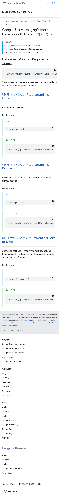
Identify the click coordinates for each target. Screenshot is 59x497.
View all (5, 438)
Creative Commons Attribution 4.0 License (21, 317)
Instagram (6, 382)
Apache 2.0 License (25, 320)
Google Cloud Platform (12, 468)
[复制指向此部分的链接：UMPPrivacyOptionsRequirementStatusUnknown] (16, 98)
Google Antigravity (10, 425)
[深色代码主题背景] (54, 70)
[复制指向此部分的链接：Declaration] (16, 115)
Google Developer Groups (13, 348)
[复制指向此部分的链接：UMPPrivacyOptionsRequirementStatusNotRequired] (16, 242)
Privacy (13, 484)
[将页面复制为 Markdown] (47, 34)
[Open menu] (4, 3)
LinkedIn (5, 386)
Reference (10, 24)
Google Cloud (8, 429)
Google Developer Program (14, 344)
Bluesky (5, 378)
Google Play (7, 433)
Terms (5, 484)
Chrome (5, 412)
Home (4, 21)
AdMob (24, 3)
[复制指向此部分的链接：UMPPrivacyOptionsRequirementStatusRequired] (16, 168)
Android (5, 407)
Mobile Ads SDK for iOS (17, 12)
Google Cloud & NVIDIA (12, 361)
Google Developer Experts (13, 353)
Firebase (6, 416)
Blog (4, 373)
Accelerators (7, 357)
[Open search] (48, 3)
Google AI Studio (9, 420)
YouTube (6, 395)
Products (14, 21)
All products (7, 473)
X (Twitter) (7, 391)
